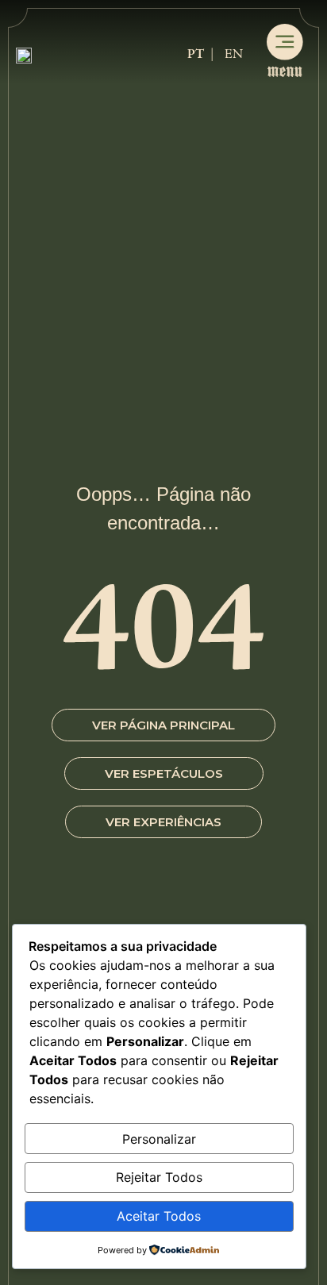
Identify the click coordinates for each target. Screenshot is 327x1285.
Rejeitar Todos (159, 1177)
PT (195, 54)
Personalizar (159, 1139)
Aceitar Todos (159, 1216)
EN (234, 54)
